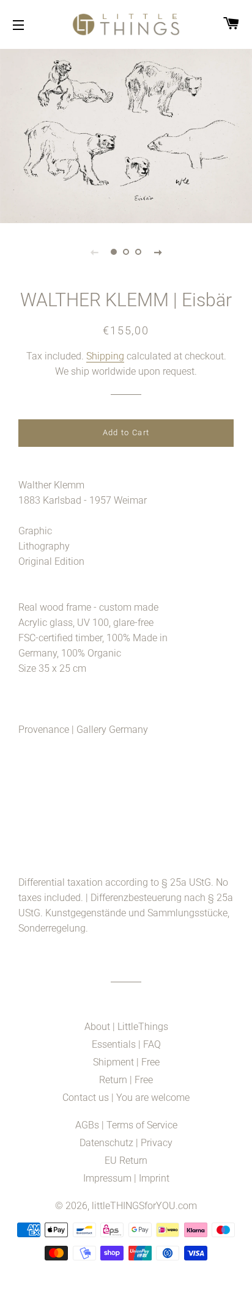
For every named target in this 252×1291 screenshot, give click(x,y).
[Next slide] (157, 251)
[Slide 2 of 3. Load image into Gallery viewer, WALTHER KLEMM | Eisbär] (126, 252)
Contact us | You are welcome (126, 1097)
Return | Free (126, 1080)
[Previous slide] (94, 251)
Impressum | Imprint (126, 1178)
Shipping (105, 356)
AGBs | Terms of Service (126, 1125)
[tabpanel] (126, 134)
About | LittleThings (126, 1026)
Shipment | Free (126, 1062)
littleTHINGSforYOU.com (144, 1206)
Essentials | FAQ (126, 1044)
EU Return (126, 1160)
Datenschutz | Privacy (126, 1143)
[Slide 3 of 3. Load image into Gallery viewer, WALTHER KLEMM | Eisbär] (138, 252)
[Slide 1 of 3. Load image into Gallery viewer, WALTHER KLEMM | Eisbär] (114, 252)
